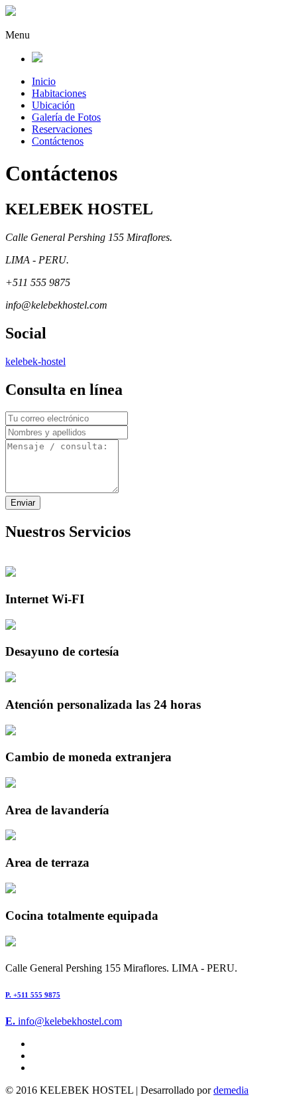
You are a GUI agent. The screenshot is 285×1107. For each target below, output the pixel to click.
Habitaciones (59, 93)
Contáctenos (58, 141)
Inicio (44, 81)
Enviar (23, 503)
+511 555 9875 (32, 995)
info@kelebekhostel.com (63, 1021)
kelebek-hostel (35, 361)
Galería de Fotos (66, 117)
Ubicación (53, 105)
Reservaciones (62, 129)
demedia (231, 1090)
